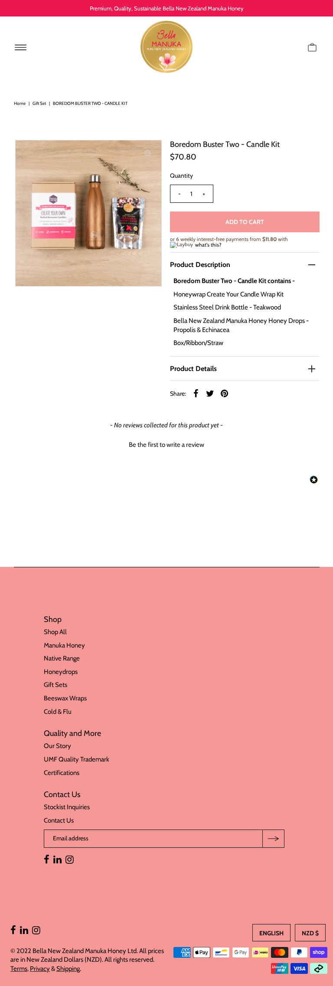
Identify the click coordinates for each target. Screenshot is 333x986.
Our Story (57, 746)
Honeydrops (61, 672)
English (271, 933)
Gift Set (39, 103)
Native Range (62, 658)
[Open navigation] (20, 46)
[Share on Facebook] (195, 392)
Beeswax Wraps (65, 698)
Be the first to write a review (166, 445)
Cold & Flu (58, 712)
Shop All (55, 632)
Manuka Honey (64, 645)
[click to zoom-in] (147, 153)
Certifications (61, 773)
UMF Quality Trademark (76, 759)
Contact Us (59, 820)
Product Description (200, 264)
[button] (166, 443)
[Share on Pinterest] (224, 392)
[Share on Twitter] (210, 392)
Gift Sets (55, 685)
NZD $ (310, 933)
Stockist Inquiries (67, 807)
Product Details (193, 368)
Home (20, 103)
